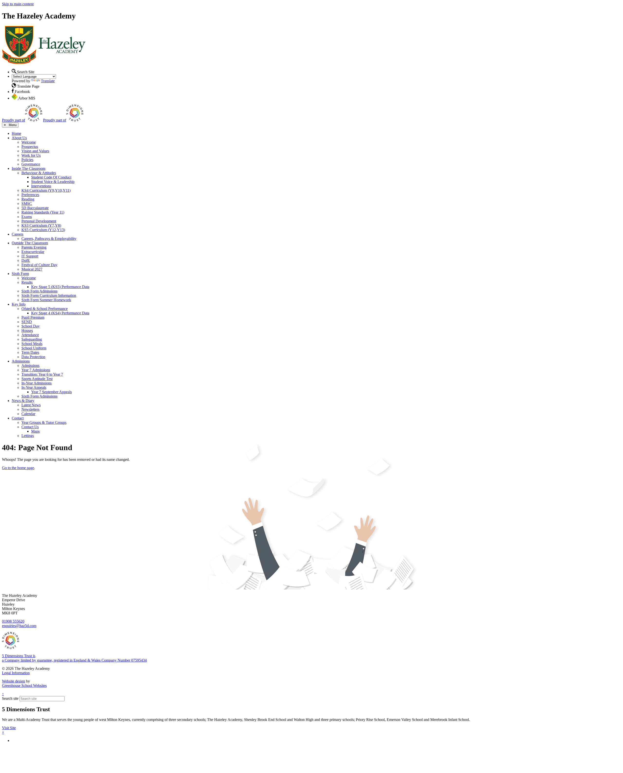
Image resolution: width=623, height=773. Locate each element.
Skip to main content (18, 4)
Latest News (31, 405)
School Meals (31, 344)
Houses (27, 330)
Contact (18, 418)
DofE (25, 260)
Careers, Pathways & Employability (48, 238)
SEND (26, 322)
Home (16, 133)
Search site (10, 698)
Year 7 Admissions (35, 370)
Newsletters (30, 409)
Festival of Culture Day (39, 265)
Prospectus (29, 147)
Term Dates (30, 352)
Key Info (19, 304)
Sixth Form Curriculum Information (48, 295)
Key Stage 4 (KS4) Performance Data (60, 313)
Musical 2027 (31, 269)
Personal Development (38, 221)
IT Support (29, 256)
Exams (26, 217)
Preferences (30, 195)
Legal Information (16, 673)
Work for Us (31, 155)
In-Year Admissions (36, 383)
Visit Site (9, 728)
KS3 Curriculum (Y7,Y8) (41, 225)
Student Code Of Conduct (51, 177)
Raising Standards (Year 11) (42, 212)
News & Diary (23, 401)
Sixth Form (20, 274)
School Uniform (33, 348)
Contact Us (30, 427)
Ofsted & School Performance (44, 309)
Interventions (41, 186)
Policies (27, 160)
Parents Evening (33, 247)
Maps (35, 431)
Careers (17, 234)
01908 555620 (13, 621)
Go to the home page (18, 468)
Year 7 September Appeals (51, 392)
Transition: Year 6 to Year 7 (42, 374)
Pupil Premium (32, 317)
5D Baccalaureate (35, 208)
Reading (27, 199)
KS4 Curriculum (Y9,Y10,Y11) (46, 190)
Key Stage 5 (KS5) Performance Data (60, 287)
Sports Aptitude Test (37, 379)
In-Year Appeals (33, 387)
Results (27, 282)
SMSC (26, 203)
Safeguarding (31, 339)
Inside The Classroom (28, 168)
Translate (48, 81)
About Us (19, 138)
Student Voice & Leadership (52, 182)
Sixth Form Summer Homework (46, 300)
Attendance (30, 335)
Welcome (28, 142)
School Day (30, 326)
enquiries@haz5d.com (19, 626)
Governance (30, 164)
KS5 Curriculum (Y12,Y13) (43, 230)
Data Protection (33, 357)
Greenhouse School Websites (24, 685)
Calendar (28, 414)
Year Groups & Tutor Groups (43, 422)
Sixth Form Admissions (39, 291)
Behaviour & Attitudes (38, 173)
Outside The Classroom (30, 243)
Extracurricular (32, 252)
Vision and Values (35, 151)
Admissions (21, 361)
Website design (13, 681)
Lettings (27, 436)
